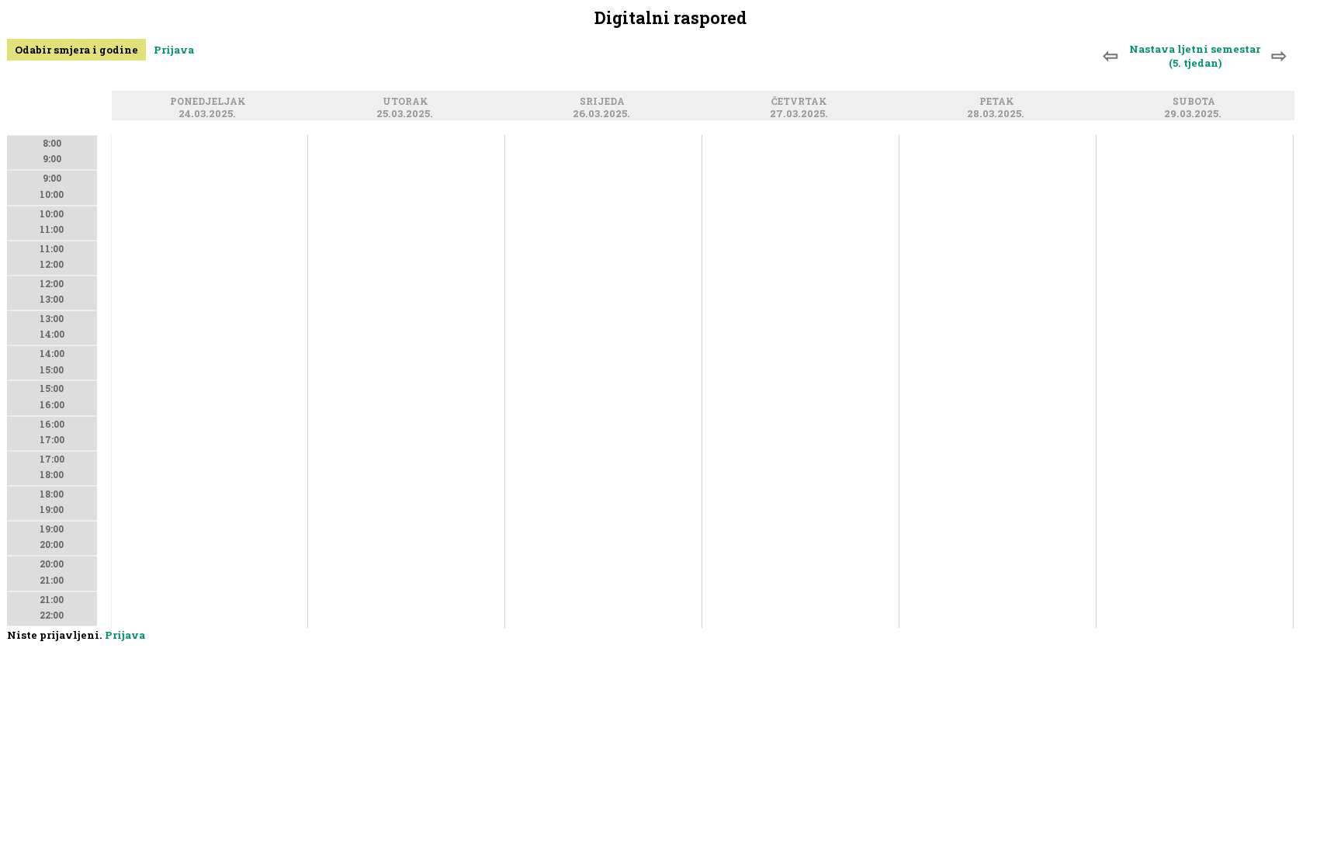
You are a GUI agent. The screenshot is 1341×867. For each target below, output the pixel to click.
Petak (999, 102)
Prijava (174, 50)
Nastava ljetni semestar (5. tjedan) (1194, 56)
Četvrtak (801, 102)
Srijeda (604, 102)
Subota (1196, 102)
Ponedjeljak (210, 102)
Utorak (408, 102)
